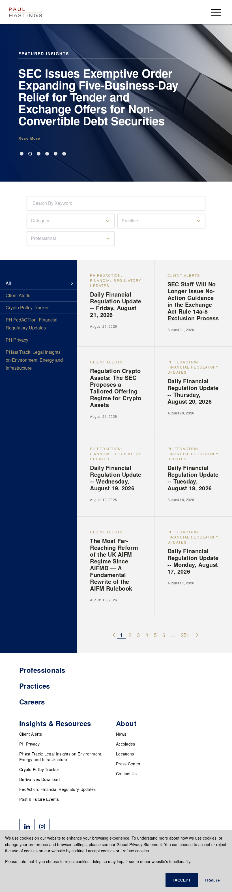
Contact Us (126, 773)
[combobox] (33, 203)
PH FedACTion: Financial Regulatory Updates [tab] (31, 323)
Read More (29, 138)
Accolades (125, 744)
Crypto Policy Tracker (39, 769)
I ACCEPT (182, 880)
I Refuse (212, 880)
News (121, 734)
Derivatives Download (39, 779)
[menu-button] (216, 12)
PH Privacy (29, 744)
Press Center (128, 764)
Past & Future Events (39, 799)
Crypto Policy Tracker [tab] (27, 307)
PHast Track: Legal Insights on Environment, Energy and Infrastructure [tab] (34, 360)
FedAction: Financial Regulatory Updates (57, 789)
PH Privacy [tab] (17, 340)
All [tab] (8, 283)
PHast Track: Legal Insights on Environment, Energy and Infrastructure (60, 756)
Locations (125, 754)
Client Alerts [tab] (18, 295)
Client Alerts (30, 734)
